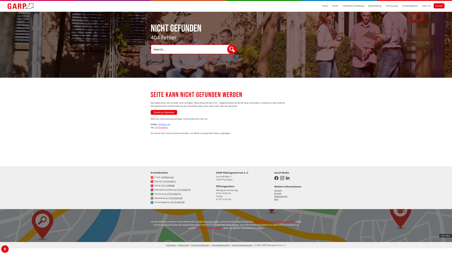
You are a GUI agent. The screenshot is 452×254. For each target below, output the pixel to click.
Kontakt (439, 5)
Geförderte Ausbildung (353, 5)
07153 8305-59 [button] (183, 189)
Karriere (278, 190)
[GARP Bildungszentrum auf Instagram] (282, 178)
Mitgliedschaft (280, 196)
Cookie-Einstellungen (200, 245)
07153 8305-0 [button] (169, 181)
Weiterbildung (375, 5)
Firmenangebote (410, 5)
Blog (276, 199)
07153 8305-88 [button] (175, 198)
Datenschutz (183, 245)
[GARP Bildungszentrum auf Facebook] (276, 178)
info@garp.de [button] (167, 177)
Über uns (426, 5)
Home (325, 5)
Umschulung (392, 5)
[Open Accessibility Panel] (5, 249)
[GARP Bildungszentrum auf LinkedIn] (288, 178)
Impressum (171, 245)
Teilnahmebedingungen (242, 245)
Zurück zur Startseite (164, 112)
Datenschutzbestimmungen (209, 228)
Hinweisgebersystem (221, 245)
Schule (335, 5)
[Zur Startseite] (20, 6)
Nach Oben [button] (445, 236)
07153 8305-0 (161, 127)
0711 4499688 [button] (168, 185)
